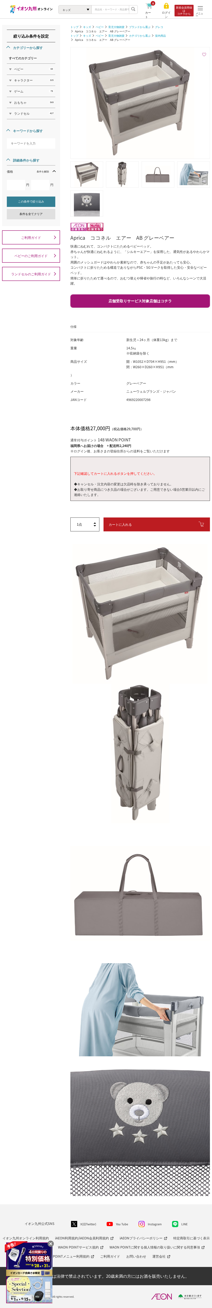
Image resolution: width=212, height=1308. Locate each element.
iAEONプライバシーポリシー (141, 1237)
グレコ (159, 27)
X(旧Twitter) (88, 1224)
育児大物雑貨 (116, 27)
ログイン (166, 15)
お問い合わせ (136, 1256)
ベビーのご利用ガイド (31, 255)
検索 (133, 9)
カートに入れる (120, 524)
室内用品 (160, 36)
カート (149, 14)
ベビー (100, 27)
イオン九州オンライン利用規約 (25, 1237)
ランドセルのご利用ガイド (31, 273)
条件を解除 (43, 171)
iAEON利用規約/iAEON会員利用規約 (82, 1237)
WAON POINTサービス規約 (78, 1247)
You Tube (122, 1224)
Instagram (155, 1224)
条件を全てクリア (31, 214)
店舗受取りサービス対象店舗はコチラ (140, 301)
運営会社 (159, 1256)
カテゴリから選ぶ (140, 36)
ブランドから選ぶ (140, 27)
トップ (74, 27)
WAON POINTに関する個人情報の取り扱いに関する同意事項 (155, 1247)
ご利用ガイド (31, 237)
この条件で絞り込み (31, 201)
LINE (184, 1224)
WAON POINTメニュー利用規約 (65, 1256)
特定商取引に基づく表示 (191, 1237)
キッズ (87, 27)
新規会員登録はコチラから (184, 10)
